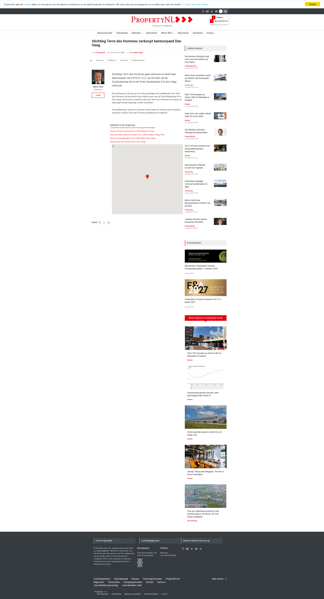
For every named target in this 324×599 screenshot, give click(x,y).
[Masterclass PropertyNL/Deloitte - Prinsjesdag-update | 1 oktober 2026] (206, 256)
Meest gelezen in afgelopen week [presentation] (206, 317)
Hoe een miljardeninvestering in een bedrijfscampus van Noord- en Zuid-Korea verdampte (203, 514)
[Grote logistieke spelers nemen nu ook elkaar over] (206, 417)
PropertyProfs (190, 136)
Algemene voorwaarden (132, 594)
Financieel (124, 60)
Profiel (98, 95)
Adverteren (151, 33)
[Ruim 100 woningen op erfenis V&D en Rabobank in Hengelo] (220, 96)
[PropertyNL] (162, 23)
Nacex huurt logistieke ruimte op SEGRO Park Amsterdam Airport (198, 78)
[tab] (206, 319)
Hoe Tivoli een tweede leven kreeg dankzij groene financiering (197, 149)
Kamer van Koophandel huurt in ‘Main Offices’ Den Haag (132, 138)
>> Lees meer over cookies (195, 4)
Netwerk (136, 33)
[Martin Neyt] (98, 77)
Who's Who (166, 33)
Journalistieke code (132, 585)
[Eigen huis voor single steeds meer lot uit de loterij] (220, 115)
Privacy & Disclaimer (151, 594)
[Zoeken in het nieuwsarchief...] (221, 11)
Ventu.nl (161, 582)
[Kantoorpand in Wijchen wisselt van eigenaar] (220, 167)
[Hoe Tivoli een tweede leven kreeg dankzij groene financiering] (220, 148)
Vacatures (198, 33)
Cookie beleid (116, 594)
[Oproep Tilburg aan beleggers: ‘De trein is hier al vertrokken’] (206, 456)
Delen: (95, 222)
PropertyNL (99, 592)
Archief (149, 582)
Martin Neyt (138, 52)
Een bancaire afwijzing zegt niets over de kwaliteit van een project (197, 59)
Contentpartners (191, 66)
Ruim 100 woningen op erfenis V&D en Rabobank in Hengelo (197, 97)
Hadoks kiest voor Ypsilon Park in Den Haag (127, 142)
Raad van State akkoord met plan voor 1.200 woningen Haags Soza (137, 135)
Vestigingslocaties (138, 60)
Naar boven (217, 578)
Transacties (122, 33)
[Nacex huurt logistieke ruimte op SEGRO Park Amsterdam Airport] (220, 77)
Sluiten (312, 4)
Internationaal (192, 521)
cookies (27, 4)
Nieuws (187, 104)
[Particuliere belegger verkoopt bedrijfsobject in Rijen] (220, 183)
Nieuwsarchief (104, 33)
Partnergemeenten (152, 578)
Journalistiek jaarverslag (106, 585)
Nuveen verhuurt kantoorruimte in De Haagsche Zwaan (132, 131)
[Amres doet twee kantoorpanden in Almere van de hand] (220, 202)
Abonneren (183, 33)
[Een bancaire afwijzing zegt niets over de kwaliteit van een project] (220, 58)
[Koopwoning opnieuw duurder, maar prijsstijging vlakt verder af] (206, 377)
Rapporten (99, 582)
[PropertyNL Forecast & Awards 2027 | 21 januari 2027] (206, 287)
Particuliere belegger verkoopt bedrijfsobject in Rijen (196, 184)
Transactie (100, 60)
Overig (210, 33)
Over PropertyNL (102, 594)
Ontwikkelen (111, 60)
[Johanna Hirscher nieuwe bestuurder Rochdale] (220, 221)
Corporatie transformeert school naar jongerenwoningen (132, 127)
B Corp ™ (164, 594)
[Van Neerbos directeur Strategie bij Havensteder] (220, 131)
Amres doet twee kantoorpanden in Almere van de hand (197, 203)
